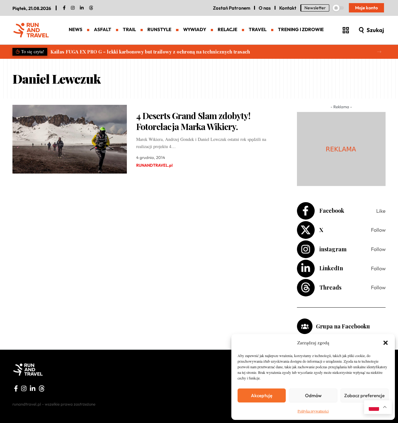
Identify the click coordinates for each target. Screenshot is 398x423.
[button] (385, 343)
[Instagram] (341, 249)
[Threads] (91, 8)
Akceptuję (261, 395)
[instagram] (72, 8)
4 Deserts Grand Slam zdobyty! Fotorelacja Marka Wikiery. (193, 121)
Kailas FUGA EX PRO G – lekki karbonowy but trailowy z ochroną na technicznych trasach (150, 52)
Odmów (313, 395)
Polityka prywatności (313, 410)
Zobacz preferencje (364, 395)
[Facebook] (64, 8)
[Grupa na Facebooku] (304, 326)
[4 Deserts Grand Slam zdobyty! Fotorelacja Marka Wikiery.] (69, 139)
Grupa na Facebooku (343, 326)
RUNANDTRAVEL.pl (154, 165)
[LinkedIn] (81, 8)
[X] (341, 230)
